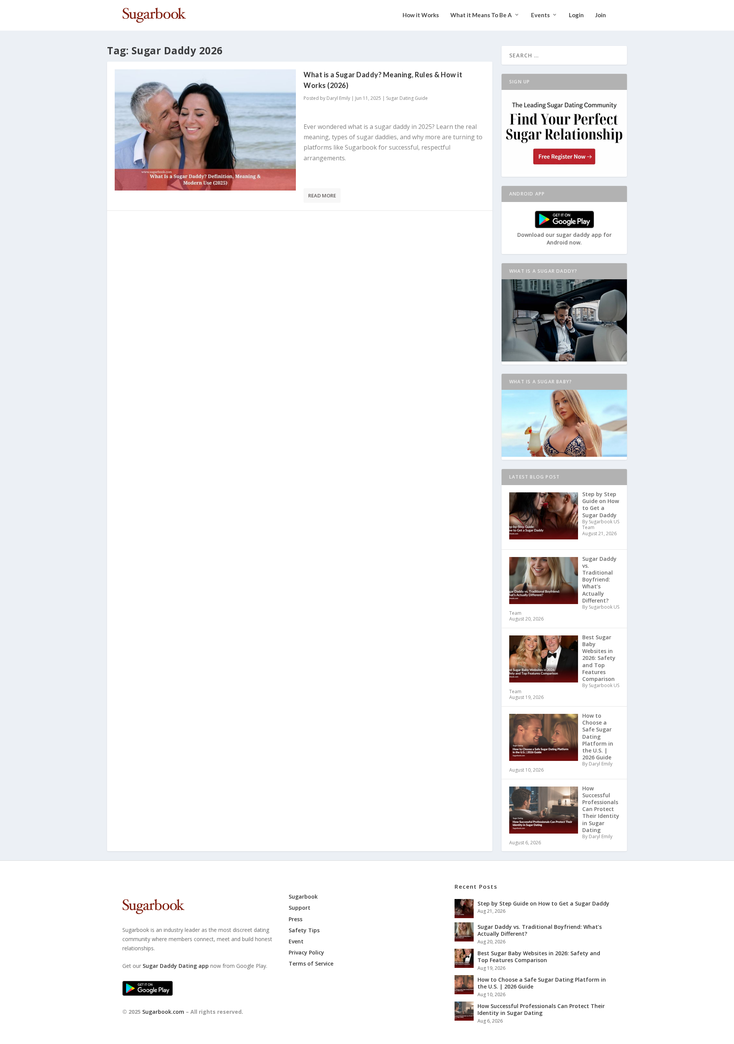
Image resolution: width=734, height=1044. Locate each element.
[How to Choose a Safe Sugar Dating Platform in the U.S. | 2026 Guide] (464, 984)
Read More (322, 195)
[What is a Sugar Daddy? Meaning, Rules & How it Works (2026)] (205, 130)
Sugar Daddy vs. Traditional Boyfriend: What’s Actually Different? (539, 930)
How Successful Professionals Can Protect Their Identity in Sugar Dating (541, 1009)
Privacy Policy (306, 952)
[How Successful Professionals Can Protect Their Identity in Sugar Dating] (464, 1011)
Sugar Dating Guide (407, 98)
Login (576, 15)
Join (600, 15)
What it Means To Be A (481, 15)
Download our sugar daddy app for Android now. (564, 238)
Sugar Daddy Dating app (176, 965)
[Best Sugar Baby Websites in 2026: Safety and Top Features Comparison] (464, 958)
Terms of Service (311, 963)
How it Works (421, 15)
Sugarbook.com (163, 1011)
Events (540, 15)
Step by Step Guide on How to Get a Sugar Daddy (543, 903)
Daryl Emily (338, 98)
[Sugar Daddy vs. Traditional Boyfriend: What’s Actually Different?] (464, 931)
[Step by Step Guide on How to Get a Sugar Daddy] (464, 908)
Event (296, 941)
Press (295, 919)
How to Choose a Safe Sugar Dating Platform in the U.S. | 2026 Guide (541, 983)
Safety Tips (304, 930)
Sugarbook (303, 896)
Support (299, 907)
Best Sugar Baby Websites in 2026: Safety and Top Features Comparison (538, 957)
